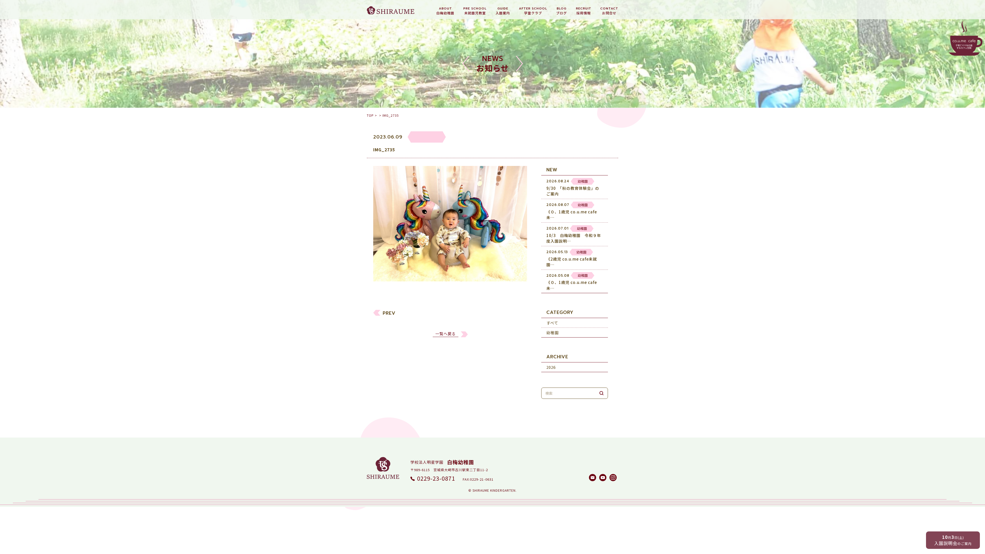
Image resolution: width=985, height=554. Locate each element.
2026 (551, 367)
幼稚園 (552, 332)
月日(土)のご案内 (953, 540)
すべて (552, 323)
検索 (601, 393)
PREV (389, 313)
